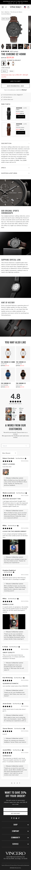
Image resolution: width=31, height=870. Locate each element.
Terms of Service (6, 865)
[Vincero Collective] (15, 7)
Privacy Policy (14, 865)
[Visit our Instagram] (14, 818)
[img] (7, 461)
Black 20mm (20, 111)
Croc (18, 109)
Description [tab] (6, 143)
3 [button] (17, 783)
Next (27, 46)
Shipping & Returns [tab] (9, 173)
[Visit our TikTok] (18, 818)
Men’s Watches (5, 12)
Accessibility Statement (23, 865)
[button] (5, 51)
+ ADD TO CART (20, 116)
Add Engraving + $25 (15, 86)
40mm (4, 71)
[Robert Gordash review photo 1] (6, 472)
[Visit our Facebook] (11, 818)
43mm (11, 71)
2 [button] (14, 783)
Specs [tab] (3, 167)
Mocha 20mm (20, 127)
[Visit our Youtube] (16, 818)
